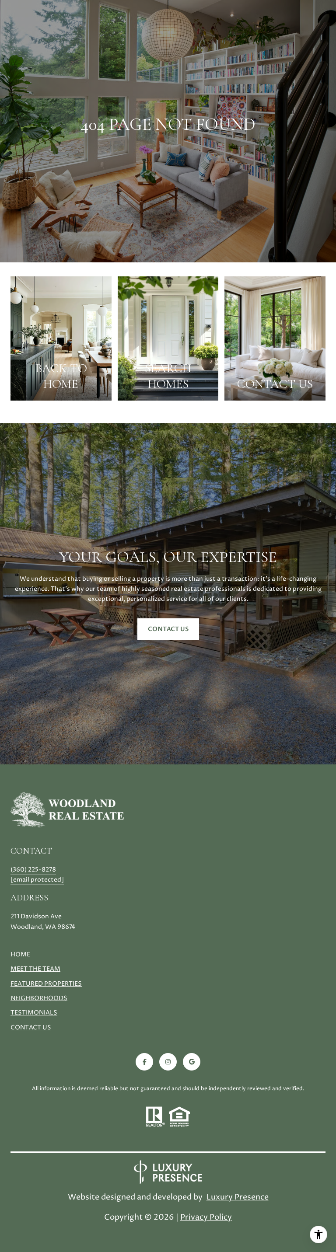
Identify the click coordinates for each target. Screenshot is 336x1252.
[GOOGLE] (191, 1062)
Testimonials (33, 1012)
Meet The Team (35, 969)
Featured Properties (46, 984)
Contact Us (30, 1028)
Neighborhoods (38, 998)
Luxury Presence (237, 1197)
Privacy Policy (206, 1217)
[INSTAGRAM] (168, 1062)
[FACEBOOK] (144, 1062)
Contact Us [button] (168, 629)
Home (20, 954)
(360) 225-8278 (33, 869)
